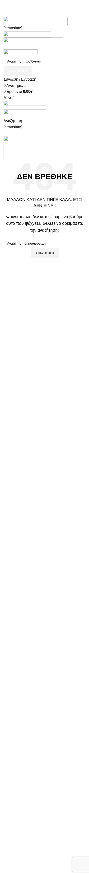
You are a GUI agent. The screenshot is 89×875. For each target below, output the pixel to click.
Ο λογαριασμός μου (20, 855)
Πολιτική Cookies (18, 790)
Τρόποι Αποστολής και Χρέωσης (31, 825)
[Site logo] (33, 43)
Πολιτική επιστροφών (21, 817)
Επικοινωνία (14, 835)
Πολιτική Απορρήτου (21, 799)
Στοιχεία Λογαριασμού (22, 864)
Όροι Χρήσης (15, 808)
